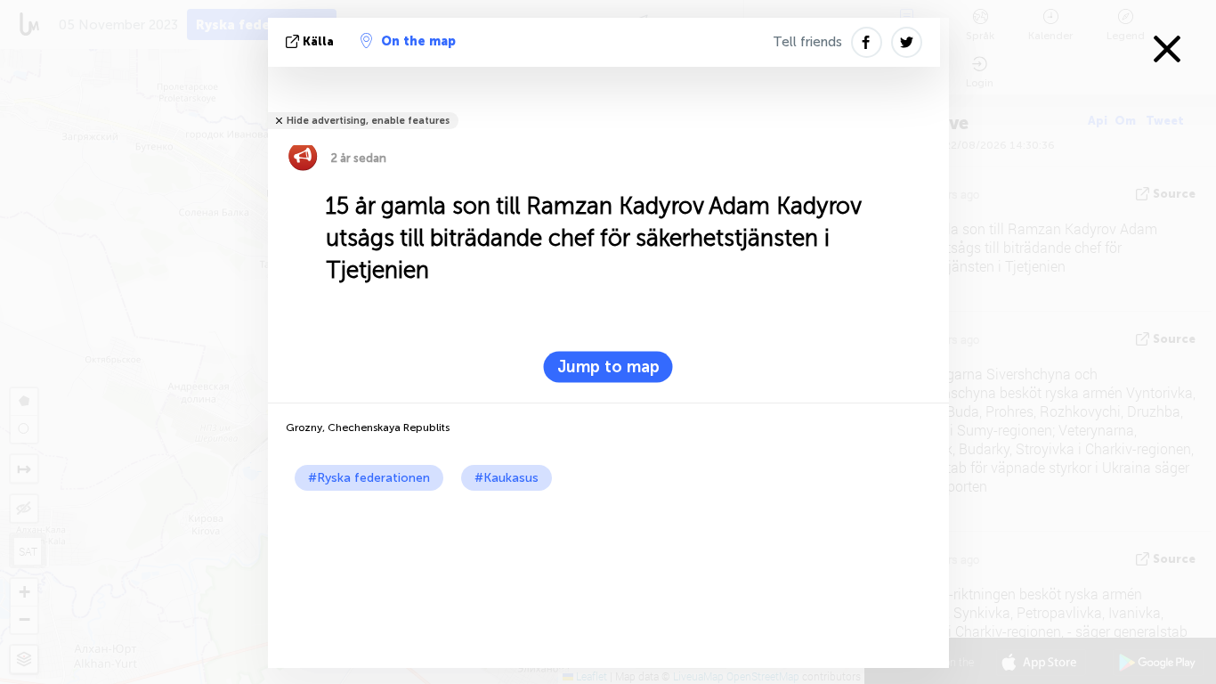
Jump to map (608, 367)
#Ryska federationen (369, 477)
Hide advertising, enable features (368, 120)
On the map (418, 41)
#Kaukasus (506, 477)
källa (318, 41)
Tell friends (807, 42)
